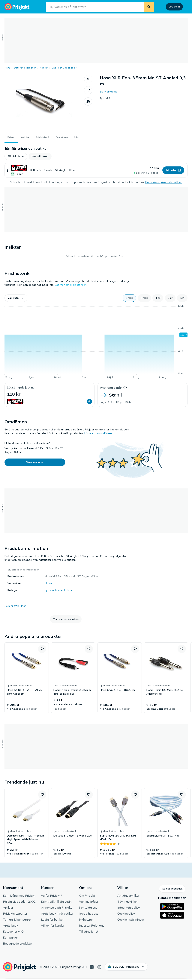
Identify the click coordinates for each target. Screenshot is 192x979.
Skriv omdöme (108, 91)
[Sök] (149, 7)
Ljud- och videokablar (64, 67)
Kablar (43, 67)
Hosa (48, 583)
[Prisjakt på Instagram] (99, 967)
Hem (7, 67)
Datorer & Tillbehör (25, 67)
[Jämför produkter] (88, 101)
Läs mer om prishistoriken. (71, 284)
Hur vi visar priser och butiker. (163, 182)
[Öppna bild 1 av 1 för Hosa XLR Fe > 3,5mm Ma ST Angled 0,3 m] (44, 103)
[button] (88, 79)
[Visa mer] (8, 170)
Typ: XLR (105, 98)
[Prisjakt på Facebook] (92, 967)
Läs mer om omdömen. (98, 433)
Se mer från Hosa (15, 606)
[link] (26, 677)
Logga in (174, 6)
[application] (96, 342)
